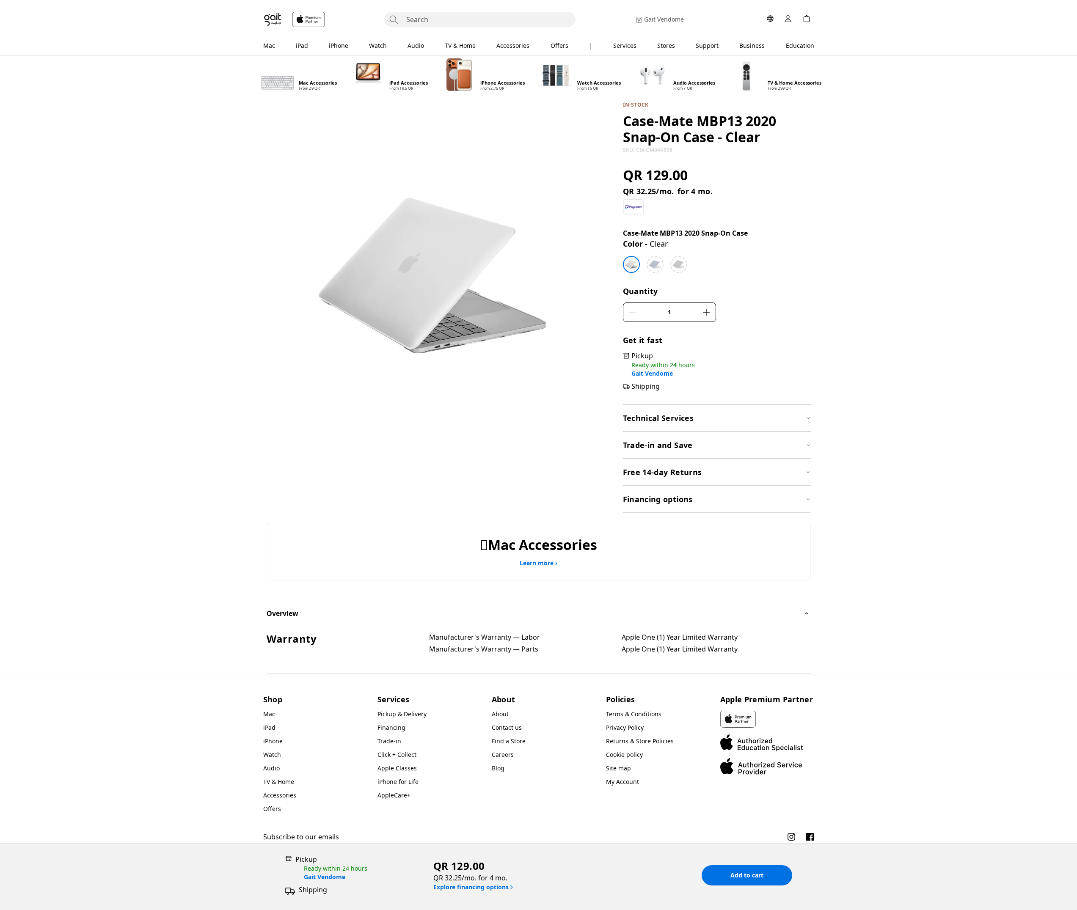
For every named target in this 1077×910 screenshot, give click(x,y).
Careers (503, 755)
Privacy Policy (625, 727)
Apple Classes (397, 768)
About (500, 714)
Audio (416, 45)
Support (707, 45)
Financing (391, 727)
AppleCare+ (393, 795)
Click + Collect (396, 755)
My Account (622, 782)
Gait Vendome (652, 373)
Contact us (507, 727)
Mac (269, 45)
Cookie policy (624, 755)
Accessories (512, 45)
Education (800, 45)
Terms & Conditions (633, 714)
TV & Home (460, 45)
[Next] (820, 75)
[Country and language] (770, 19)
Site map (618, 768)
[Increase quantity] (706, 312)
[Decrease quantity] (632, 312)
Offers (559, 45)
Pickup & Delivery (402, 714)
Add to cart (746, 875)
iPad (302, 45)
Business (752, 45)
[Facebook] (810, 837)
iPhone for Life (398, 782)
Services (624, 45)
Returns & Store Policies (640, 741)
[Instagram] (791, 837)
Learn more (538, 563)
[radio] (631, 264)
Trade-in (389, 741)
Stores (666, 45)
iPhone (338, 45)
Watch (378, 45)
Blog (498, 768)
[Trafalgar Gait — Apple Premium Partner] (294, 19)
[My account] (788, 19)
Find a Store (509, 741)
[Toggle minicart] (806, 19)
